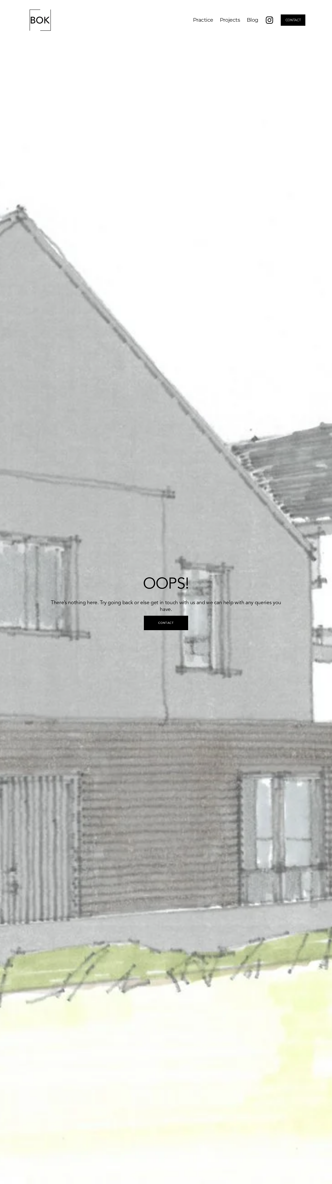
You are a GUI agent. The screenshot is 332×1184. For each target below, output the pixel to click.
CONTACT (293, 20)
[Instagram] (269, 20)
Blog (252, 20)
